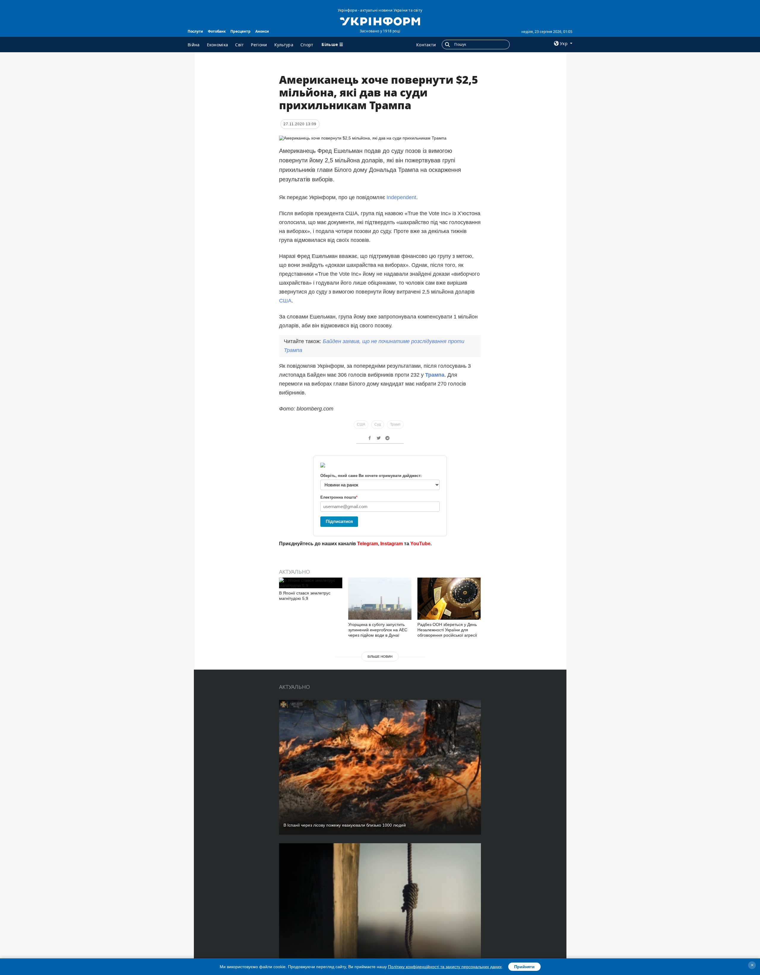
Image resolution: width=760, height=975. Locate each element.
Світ (239, 44)
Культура (283, 44)
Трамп (395, 424)
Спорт (307, 44)
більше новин (380, 656)
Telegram (367, 543)
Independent (401, 197)
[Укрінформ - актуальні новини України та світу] (380, 21)
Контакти (426, 44)
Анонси (262, 31)
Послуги (195, 31)
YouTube (420, 543)
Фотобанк (217, 31)
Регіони (259, 44)
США (285, 301)
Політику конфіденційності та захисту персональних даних (445, 966)
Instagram (391, 543)
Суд (377, 424)
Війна (194, 44)
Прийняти (524, 966)
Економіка (217, 44)
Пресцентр (240, 31)
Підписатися (339, 521)
